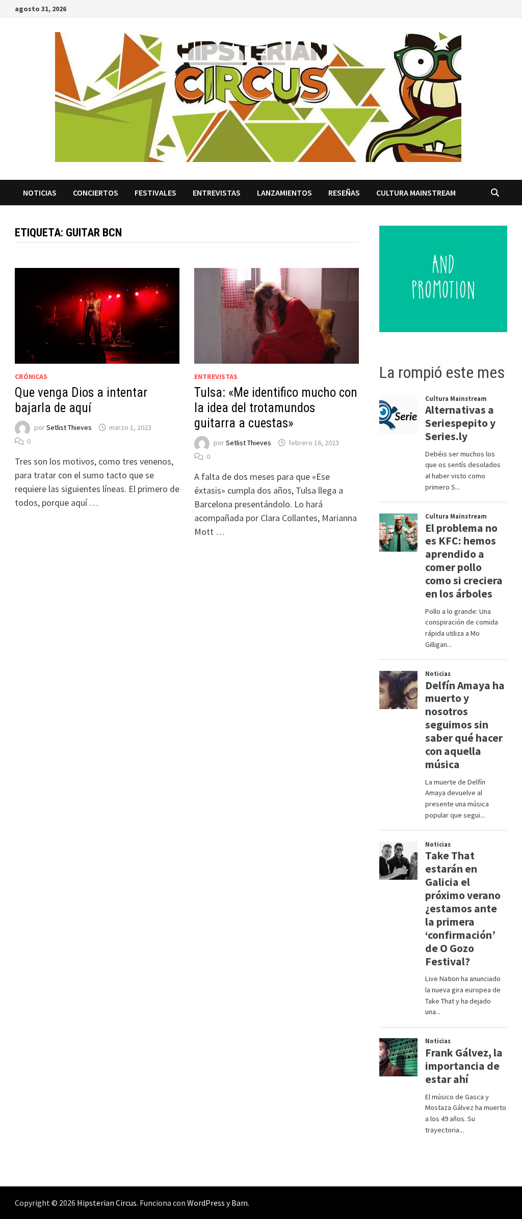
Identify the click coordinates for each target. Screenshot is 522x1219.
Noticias (40, 192)
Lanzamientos (284, 192)
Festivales (155, 192)
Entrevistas (217, 192)
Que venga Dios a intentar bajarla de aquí (81, 400)
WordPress (206, 1203)
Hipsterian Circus (107, 1203)
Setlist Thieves (69, 427)
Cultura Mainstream (416, 192)
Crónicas (31, 376)
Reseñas (344, 192)
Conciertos (95, 192)
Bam (239, 1203)
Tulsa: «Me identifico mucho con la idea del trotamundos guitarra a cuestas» (275, 407)
